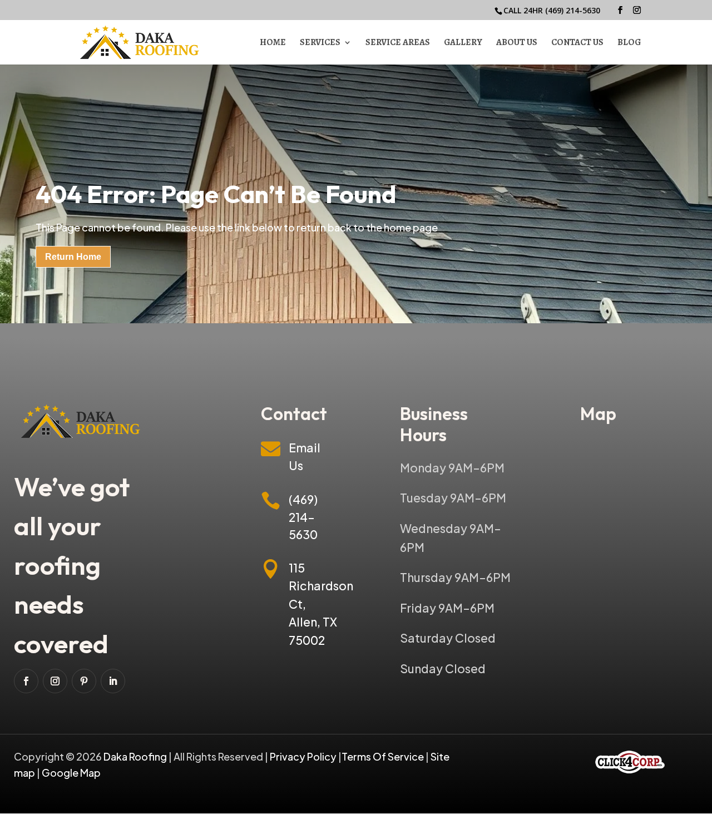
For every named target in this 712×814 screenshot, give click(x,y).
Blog (629, 43)
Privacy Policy (303, 756)
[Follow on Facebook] (26, 681)
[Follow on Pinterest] (84, 681)
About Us (516, 43)
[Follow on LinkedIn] (113, 681)
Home (273, 43)
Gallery (463, 43)
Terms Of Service (384, 756)
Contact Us (577, 43)
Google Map (71, 772)
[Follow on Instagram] (55, 681)
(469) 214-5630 (572, 10)
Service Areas (397, 43)
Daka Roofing (136, 756)
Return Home (73, 257)
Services (320, 43)
